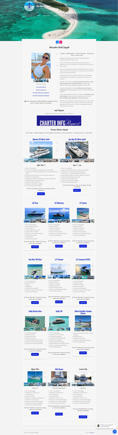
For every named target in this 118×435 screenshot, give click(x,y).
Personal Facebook (41, 87)
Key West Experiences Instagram (41, 95)
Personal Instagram (41, 90)
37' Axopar (83, 203)
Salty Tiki (59, 311)
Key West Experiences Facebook (41, 92)
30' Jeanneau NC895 (83, 259)
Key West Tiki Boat (35, 259)
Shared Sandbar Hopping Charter (83, 312)
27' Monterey (59, 203)
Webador (92, 432)
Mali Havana (59, 369)
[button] (57, 54)
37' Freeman (59, 259)
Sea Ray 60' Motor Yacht (77, 139)
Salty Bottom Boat (35, 311)
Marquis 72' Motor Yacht (41, 139)
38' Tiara (35, 203)
